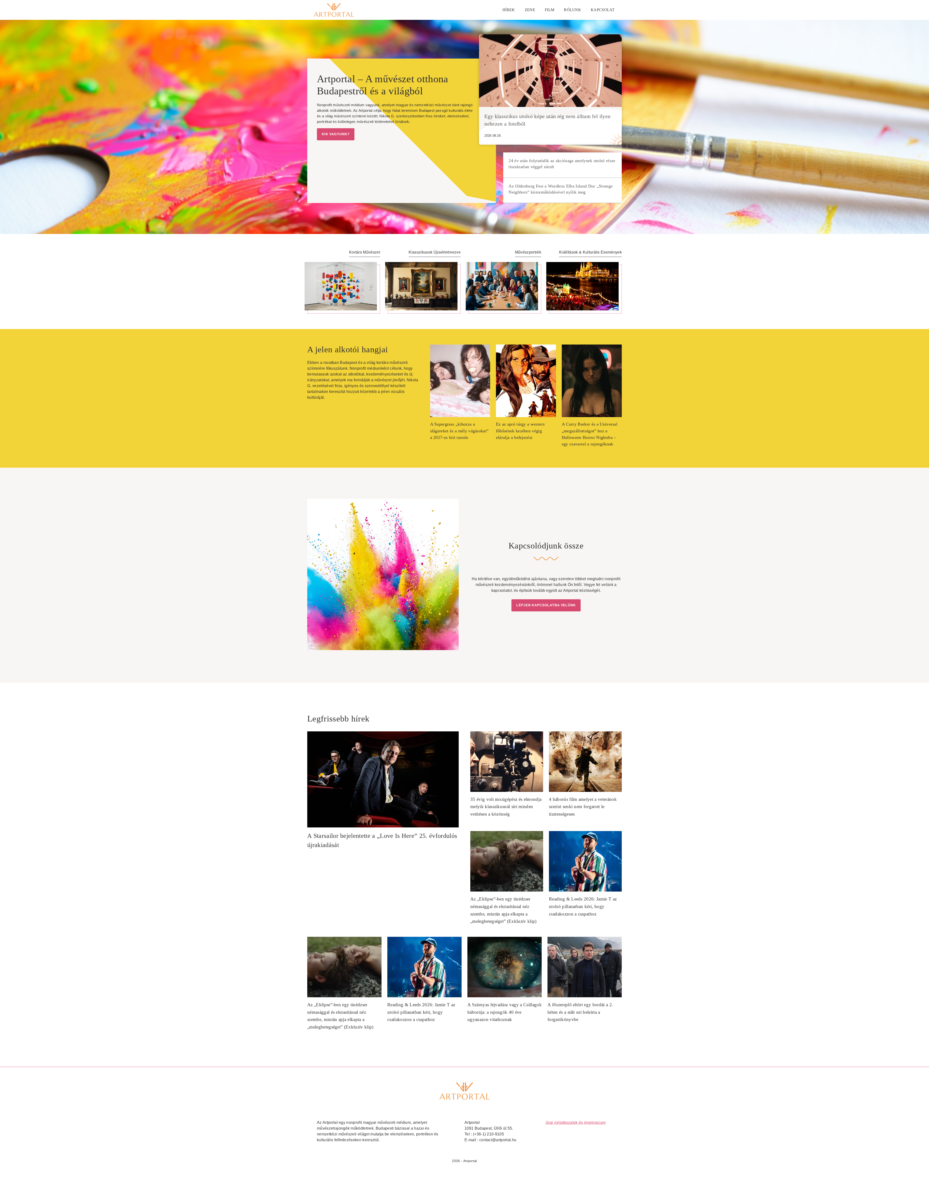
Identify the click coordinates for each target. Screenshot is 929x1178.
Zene (530, 10)
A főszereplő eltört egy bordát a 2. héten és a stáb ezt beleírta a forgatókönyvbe (580, 1012)
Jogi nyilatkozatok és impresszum (576, 1122)
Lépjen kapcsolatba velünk (546, 605)
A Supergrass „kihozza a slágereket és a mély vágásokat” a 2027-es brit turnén (459, 431)
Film (549, 10)
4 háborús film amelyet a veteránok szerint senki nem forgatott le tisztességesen (583, 807)
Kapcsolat (602, 10)
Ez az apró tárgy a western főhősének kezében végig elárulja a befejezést (520, 431)
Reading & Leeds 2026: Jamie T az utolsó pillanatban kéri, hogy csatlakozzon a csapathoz (583, 906)
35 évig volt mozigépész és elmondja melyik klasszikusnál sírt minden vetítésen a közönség (505, 807)
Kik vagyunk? (336, 134)
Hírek (508, 10)
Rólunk (572, 10)
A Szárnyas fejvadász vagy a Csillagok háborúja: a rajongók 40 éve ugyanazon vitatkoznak (504, 1012)
